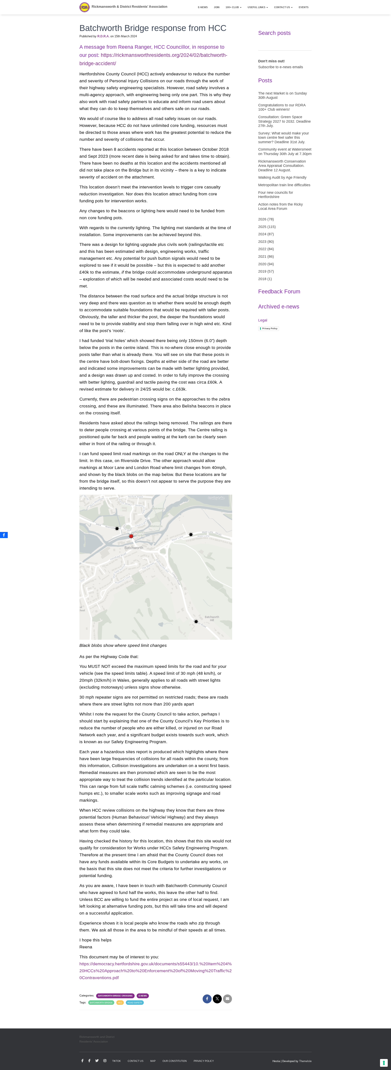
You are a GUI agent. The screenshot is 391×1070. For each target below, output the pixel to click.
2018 (262, 279)
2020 (262, 264)
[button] (240, 7)
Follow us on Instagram (104, 1061)
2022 (262, 249)
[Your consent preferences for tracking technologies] (384, 1063)
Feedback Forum (279, 291)
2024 (262, 234)
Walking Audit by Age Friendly (282, 177)
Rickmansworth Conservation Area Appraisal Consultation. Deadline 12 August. (282, 165)
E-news (203, 7)
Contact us (282, 7)
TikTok (116, 1061)
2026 (262, 219)
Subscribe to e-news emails (280, 67)
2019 (262, 271)
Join (217, 7)
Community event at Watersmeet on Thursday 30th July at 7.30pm (285, 151)
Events (304, 7)
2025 (262, 227)
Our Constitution (175, 1061)
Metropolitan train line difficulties (284, 185)
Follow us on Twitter (97, 1061)
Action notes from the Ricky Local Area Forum (280, 206)
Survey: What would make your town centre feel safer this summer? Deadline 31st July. (283, 137)
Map (153, 1061)
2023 (262, 242)
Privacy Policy (269, 328)
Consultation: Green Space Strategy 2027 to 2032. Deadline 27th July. (284, 121)
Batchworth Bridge (101, 1003)
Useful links (257, 7)
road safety (134, 1003)
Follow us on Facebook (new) (82, 1061)
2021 (262, 256)
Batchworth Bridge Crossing (115, 996)
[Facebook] (4, 535)
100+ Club (232, 7)
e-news (143, 996)
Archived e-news (278, 307)
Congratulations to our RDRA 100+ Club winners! (281, 107)
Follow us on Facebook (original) (89, 1061)
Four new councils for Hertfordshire (275, 194)
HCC (120, 1003)
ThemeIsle (305, 1061)
